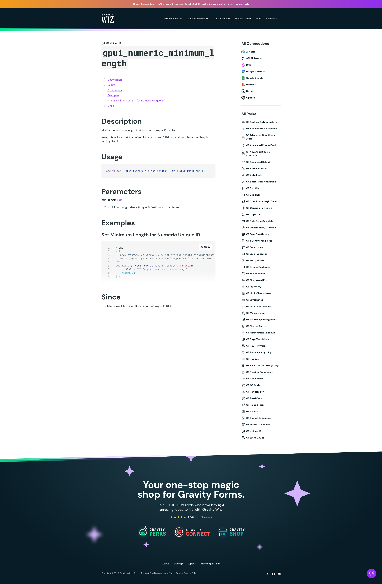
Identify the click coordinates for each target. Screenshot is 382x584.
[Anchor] (97, 121)
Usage (111, 85)
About (165, 563)
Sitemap (178, 563)
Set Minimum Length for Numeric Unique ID (137, 100)
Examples (113, 95)
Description (114, 79)
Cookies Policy (191, 573)
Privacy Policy (175, 573)
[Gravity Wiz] (107, 18)
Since (110, 106)
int (120, 200)
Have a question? (210, 563)
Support (192, 563)
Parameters (114, 90)
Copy (207, 246)
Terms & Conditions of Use (154, 573)
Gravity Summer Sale (238, 4)
